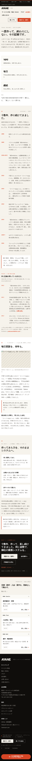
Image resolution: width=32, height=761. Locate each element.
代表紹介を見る (8, 562)
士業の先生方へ (5, 682)
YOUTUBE (7, 748)
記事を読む (20, 311)
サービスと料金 (6, 12)
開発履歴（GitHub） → (7, 567)
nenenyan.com (5, 727)
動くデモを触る (20, 741)
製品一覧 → (4, 591)
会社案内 (27, 12)
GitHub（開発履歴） (6, 722)
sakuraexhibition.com (14, 331)
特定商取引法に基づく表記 (8, 705)
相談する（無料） (24, 20)
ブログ (22, 12)
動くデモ (12, 20)
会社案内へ (24, 556)
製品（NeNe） (15, 12)
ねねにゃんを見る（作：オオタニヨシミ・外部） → (14, 571)
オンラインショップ (6, 713)
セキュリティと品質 (6, 711)
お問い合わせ (5, 15)
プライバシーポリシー (7, 708)
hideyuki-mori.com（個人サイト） (10, 724)
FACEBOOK (15, 748)
